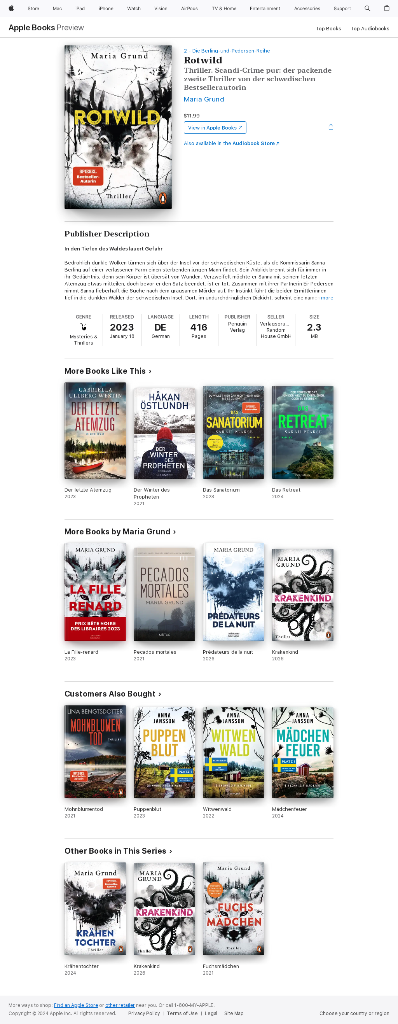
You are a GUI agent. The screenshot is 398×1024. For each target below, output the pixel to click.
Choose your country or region (354, 1013)
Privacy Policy (144, 1013)
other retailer (120, 1005)
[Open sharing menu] (331, 127)
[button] (367, 8)
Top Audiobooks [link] (370, 29)
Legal (211, 1013)
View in (212, 128)
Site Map (234, 1013)
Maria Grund (204, 99)
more (327, 298)
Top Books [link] (328, 29)
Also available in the (229, 143)
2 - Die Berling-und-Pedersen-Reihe (227, 51)
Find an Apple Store (76, 1005)
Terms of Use (182, 1013)
